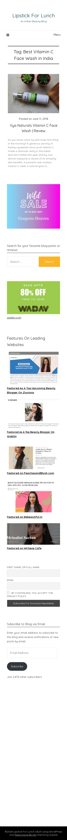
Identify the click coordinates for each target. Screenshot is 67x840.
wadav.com (14, 317)
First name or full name (23, 567)
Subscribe (17, 666)
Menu (57, 34)
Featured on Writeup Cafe (24, 548)
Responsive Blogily (26, 834)
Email (10, 580)
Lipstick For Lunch (33, 15)
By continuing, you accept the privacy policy (30, 594)
